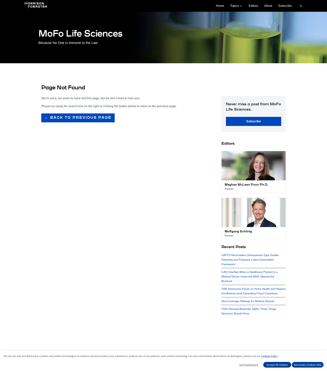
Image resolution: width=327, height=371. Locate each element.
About (268, 5)
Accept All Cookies (277, 364)
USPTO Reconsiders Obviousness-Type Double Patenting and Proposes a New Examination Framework (250, 260)
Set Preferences (248, 364)
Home (220, 5)
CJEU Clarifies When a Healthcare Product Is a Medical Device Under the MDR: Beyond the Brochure (249, 276)
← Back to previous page (77, 118)
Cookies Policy (269, 356)
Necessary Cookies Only (308, 364)
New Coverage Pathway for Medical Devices (247, 301)
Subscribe (285, 5)
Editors (253, 5)
